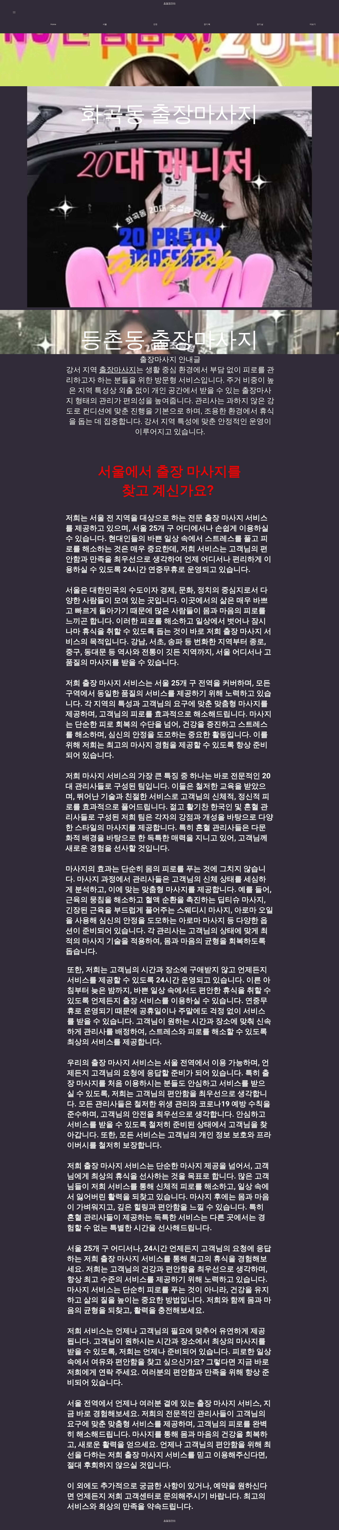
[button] (312, 24)
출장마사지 (117, 369)
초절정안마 (169, 3)
